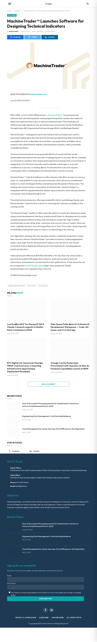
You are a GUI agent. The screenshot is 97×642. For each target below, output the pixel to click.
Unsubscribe (58, 617)
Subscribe (44, 617)
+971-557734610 (22, 482)
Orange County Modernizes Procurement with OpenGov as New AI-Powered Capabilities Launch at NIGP (70, 366)
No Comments (38, 31)
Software (12, 15)
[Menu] (9, 3)
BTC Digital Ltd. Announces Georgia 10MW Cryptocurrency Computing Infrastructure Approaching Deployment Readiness (25, 367)
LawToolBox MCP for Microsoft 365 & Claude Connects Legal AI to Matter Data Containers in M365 (25, 327)
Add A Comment (48, 384)
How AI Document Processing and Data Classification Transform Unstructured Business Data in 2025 (50, 404)
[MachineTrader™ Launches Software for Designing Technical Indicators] (48, 65)
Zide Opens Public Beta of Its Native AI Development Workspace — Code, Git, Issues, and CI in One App (70, 327)
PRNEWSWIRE (13, 31)
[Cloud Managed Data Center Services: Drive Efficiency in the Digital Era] (13, 431)
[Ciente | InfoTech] (48, 3)
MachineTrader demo (33, 265)
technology (43, 286)
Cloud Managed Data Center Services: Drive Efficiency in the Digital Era (53, 429)
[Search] (87, 3)
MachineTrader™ (55, 115)
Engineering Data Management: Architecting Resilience (46, 416)
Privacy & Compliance (25, 617)
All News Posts (74, 617)
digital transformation (16, 286)
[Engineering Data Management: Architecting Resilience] (13, 419)
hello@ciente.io (21, 486)
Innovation (32, 286)
